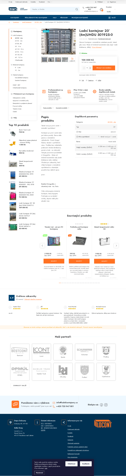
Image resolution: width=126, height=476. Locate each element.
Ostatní (15, 112)
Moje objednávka (72, 457)
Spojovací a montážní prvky (21, 101)
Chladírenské (19, 60)
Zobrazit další (19, 385)
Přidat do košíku (103, 68)
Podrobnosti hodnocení (104, 39)
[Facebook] (101, 404)
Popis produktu (47, 108)
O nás (10, 2)
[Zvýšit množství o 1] (90, 68)
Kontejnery (18, 31)
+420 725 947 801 (91, 8)
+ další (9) (72, 61)
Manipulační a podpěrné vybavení (22, 103)
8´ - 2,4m (18, 67)
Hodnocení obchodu (21, 2)
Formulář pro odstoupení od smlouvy (78, 450)
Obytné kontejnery (18, 75)
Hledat (76, 9)
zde (46, 468)
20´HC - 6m (18, 41)
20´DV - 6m (19, 38)
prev (42, 245)
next (116, 245)
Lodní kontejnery (17, 35)
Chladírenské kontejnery (20, 88)
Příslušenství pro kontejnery (24, 94)
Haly (15, 118)
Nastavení (39, 473)
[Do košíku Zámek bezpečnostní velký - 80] (104, 261)
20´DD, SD (18, 44)
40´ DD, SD (18, 55)
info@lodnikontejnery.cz (91, 11)
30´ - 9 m (18, 46)
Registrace (113, 2)
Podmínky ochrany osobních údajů (78, 447)
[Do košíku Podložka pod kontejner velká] (79, 261)
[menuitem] (16, 17)
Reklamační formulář (74, 454)
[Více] (112, 17)
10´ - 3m (17, 70)
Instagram (70, 440)
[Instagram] (105, 404)
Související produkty (61, 108)
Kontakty (33, 2)
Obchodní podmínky (73, 443)
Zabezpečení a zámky (19, 98)
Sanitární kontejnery (20, 80)
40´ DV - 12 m (19, 49)
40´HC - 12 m (19, 52)
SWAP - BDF (16, 85)
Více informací (97, 47)
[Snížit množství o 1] (84, 68)
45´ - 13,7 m (18, 57)
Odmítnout (71, 464)
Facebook (42, 2)
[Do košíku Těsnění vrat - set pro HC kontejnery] (54, 261)
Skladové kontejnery (18, 65)
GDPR (43, 430)
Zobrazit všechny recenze (33, 299)
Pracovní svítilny (17, 106)
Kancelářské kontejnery (21, 78)
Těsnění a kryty (17, 109)
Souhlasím (85, 464)
